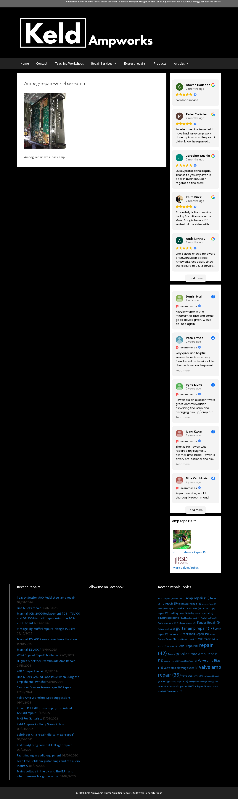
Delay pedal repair (199, 613)
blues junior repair (167, 608)
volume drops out (179, 686)
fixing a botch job (166, 629)
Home (24, 63)
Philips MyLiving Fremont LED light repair (44, 745)
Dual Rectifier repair (190, 618)
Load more (196, 278)
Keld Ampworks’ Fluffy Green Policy (40, 724)
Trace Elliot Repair (188, 661)
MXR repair (206, 639)
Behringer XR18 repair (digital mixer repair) (45, 734)
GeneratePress (153, 793)
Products (160, 63)
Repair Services (101, 63)
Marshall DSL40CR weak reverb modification (47, 639)
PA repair (172, 646)
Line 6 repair (175, 634)
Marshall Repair (196, 634)
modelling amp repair (186, 639)
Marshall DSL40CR (29, 649)
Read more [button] (183, 370)
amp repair (197, 598)
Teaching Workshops (69, 63)
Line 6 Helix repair (29, 608)
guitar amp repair (195, 628)
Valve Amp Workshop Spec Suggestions (43, 697)
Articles (179, 63)
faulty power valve (167, 623)
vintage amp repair (174, 681)
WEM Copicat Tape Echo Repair (38, 655)
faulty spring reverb (186, 623)
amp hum (179, 598)
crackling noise (178, 613)
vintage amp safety (198, 681)
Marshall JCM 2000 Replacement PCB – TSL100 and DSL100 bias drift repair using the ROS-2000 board (48, 618)
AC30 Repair (166, 599)
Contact (41, 63)
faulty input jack (209, 618)
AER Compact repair (30, 671)
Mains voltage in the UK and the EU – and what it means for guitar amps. (45, 774)
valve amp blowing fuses (181, 667)
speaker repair (171, 661)
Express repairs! (135, 63)
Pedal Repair (188, 646)
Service (173, 654)
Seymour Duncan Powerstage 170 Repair (44, 687)
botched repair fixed (189, 608)
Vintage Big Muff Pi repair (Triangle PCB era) (46, 628)
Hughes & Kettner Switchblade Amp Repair (46, 661)
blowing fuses (209, 604)
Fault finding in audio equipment (39, 755)
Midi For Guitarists (29, 718)
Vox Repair (199, 686)
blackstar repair (189, 603)
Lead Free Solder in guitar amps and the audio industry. (48, 764)
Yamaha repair (174, 691)
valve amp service (192, 676)
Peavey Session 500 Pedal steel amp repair (46, 597)
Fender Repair (209, 623)
